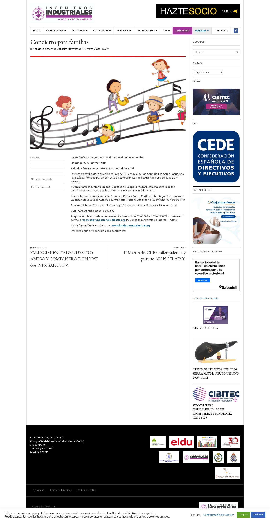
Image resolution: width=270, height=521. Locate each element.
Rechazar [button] (258, 514)
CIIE (165, 30)
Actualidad (38, 49)
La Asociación (55, 30)
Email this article (43, 179)
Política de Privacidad (61, 490)
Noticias (201, 30)
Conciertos (50, 49)
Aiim (53, 506)
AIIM (106, 49)
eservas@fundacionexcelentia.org (104, 219)
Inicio (36, 30)
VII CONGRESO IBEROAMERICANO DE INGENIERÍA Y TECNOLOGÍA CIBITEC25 (212, 411)
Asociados (79, 30)
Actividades (101, 30)
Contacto (220, 30)
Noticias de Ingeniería (205, 298)
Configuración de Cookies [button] (218, 514)
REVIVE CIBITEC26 (205, 328)
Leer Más (195, 514)
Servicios (122, 30)
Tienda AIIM (182, 30)
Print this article (43, 187)
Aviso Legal (39, 490)
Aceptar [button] (243, 514)
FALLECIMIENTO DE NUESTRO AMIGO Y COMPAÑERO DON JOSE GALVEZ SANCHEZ (64, 259)
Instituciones (146, 30)
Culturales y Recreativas (69, 49)
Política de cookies (87, 490)
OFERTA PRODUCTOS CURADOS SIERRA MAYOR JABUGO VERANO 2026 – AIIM (216, 373)
